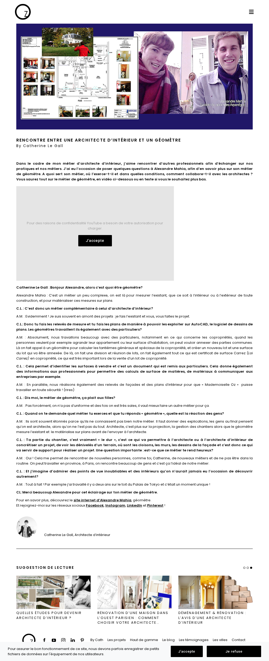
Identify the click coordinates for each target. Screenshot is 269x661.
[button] (251, 568)
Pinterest (155, 505)
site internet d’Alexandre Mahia (102, 500)
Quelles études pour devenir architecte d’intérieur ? (49, 615)
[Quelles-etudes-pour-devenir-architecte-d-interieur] (53, 592)
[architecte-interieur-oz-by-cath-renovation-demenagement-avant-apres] (215, 592)
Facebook (95, 505)
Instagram (115, 505)
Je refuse (234, 651)
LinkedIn (134, 505)
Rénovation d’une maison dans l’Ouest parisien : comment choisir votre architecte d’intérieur (132, 618)
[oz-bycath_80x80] (23, 5)
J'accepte (95, 240)
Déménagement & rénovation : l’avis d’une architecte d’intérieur (212, 618)
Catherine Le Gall (43, 145)
